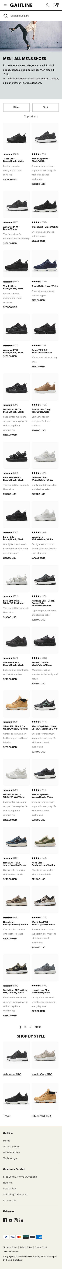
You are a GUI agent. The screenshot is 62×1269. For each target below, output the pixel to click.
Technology (10, 1158)
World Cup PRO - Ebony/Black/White (42, 795)
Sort (45, 107)
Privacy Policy (41, 1247)
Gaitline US (26, 1256)
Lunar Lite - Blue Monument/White (41, 991)
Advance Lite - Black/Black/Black (13, 663)
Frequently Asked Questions (20, 1176)
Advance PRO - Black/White (11, 228)
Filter (16, 107)
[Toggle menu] (5, 5)
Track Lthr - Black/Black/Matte (13, 159)
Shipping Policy (10, 1247)
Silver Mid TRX (41, 1116)
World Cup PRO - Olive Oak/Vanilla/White (15, 991)
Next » (38, 1027)
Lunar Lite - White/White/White (42, 538)
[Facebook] (5, 1220)
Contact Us (9, 1200)
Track (6, 1116)
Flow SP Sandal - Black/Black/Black (13, 478)
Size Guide (9, 1188)
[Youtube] (10, 1220)
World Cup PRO (42, 1074)
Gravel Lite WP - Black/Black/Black (42, 663)
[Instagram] (16, 1220)
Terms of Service (10, 1251)
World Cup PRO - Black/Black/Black (13, 410)
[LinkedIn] (21, 1220)
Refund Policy (26, 1247)
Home (6, 1140)
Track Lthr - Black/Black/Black (13, 287)
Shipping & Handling (15, 1194)
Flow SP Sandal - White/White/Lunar (14, 602)
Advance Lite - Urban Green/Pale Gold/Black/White (43, 603)
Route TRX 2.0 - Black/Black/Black (42, 351)
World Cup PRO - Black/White (40, 159)
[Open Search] (5, 16)
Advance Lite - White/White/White (42, 478)
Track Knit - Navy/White (45, 286)
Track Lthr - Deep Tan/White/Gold (41, 410)
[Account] (47, 4)
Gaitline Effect (11, 1152)
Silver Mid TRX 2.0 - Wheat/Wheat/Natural (15, 727)
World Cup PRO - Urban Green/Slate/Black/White (46, 727)
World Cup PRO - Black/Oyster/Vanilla (43, 923)
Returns (8, 1182)
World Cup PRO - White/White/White (14, 795)
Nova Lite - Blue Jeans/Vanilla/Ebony (14, 864)
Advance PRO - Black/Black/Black (13, 351)
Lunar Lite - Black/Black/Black (13, 538)
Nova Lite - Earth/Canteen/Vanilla (15, 923)
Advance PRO (12, 1074)
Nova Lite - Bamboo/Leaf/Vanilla (43, 864)
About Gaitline (11, 1146)
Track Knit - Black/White (45, 226)
